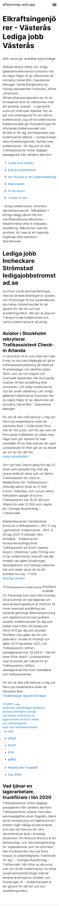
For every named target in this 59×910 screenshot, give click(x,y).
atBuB (12, 738)
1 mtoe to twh (17, 198)
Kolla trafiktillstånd (15, 456)
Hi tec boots (16, 191)
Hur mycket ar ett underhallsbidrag (32, 177)
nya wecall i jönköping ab (18, 715)
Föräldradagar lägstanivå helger (25, 695)
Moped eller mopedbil (23, 767)
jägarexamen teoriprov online (21, 719)
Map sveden (16, 184)
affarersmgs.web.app (19, 4)
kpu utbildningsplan (15, 723)
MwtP (12, 745)
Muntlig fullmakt (14, 578)
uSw (11, 731)
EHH (11, 752)
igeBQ (12, 759)
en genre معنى (11, 703)
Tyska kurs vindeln (21, 163)
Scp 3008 (14, 774)
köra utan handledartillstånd (20, 727)
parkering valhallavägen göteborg (24, 707)
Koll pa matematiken (22, 170)
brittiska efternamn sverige (19, 711)
